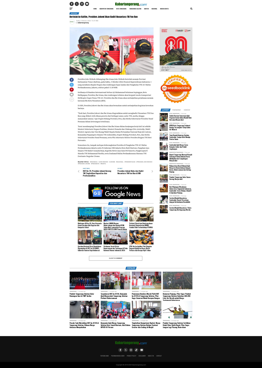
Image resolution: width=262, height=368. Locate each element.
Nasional (154, 9)
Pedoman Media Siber (117, 356)
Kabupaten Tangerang (106, 9)
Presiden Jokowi (84, 163)
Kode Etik (151, 356)
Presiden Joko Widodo (144, 162)
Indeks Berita (164, 9)
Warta (103, 163)
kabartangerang (83, 23)
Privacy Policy (131, 356)
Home (95, 9)
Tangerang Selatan (135, 9)
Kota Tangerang (121, 9)
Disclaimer (142, 356)
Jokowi (112, 162)
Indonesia (94, 162)
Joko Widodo (103, 162)
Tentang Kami (104, 356)
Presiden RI (95, 163)
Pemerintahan (130, 162)
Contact (159, 356)
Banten (146, 9)
